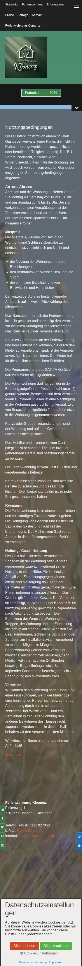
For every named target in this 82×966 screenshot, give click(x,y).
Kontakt (37, 15)
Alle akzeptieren (56, 945)
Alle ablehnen (24, 945)
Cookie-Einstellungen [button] (40, 953)
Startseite (11, 4)
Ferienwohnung (33, 4)
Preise (9, 15)
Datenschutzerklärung (33, 962)
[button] (41, 93)
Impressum (56, 962)
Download (13, 754)
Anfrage (22, 15)
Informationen (56, 4)
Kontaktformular (29, 830)
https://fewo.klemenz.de (37, 836)
